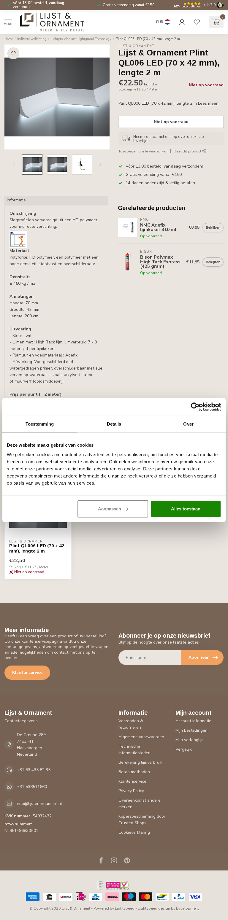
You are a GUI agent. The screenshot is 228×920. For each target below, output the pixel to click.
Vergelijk (183, 749)
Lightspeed (124, 908)
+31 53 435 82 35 (33, 770)
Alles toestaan (185, 508)
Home (8, 39)
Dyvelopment (187, 908)
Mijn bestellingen (191, 730)
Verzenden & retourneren (130, 724)
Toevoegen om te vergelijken (142, 151)
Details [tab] (114, 423)
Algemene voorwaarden (141, 737)
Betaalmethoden (134, 772)
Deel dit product (188, 151)
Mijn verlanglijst (190, 740)
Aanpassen (109, 508)
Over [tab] (188, 423)
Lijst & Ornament (136, 46)
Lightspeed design (154, 908)
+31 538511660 (32, 787)
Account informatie (193, 721)
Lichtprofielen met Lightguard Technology (81, 39)
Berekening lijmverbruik (140, 762)
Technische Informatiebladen (134, 750)
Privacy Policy (131, 791)
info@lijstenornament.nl (39, 803)
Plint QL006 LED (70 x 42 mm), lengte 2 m (148, 39)
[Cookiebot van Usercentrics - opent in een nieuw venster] (195, 406)
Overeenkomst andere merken (139, 804)
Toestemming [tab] (40, 423)
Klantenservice (27, 672)
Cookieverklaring (134, 832)
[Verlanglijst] (197, 22)
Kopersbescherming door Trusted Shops (141, 820)
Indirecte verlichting (31, 39)
